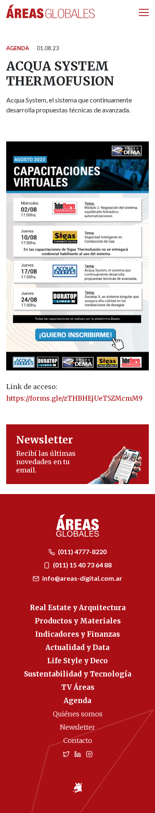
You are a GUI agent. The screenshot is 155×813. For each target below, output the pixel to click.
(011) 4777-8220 (82, 551)
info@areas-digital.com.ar (81, 578)
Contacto (77, 740)
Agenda (17, 48)
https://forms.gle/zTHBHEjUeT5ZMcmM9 (74, 398)
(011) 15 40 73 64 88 (82, 565)
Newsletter (77, 727)
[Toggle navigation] (144, 12)
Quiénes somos (78, 714)
